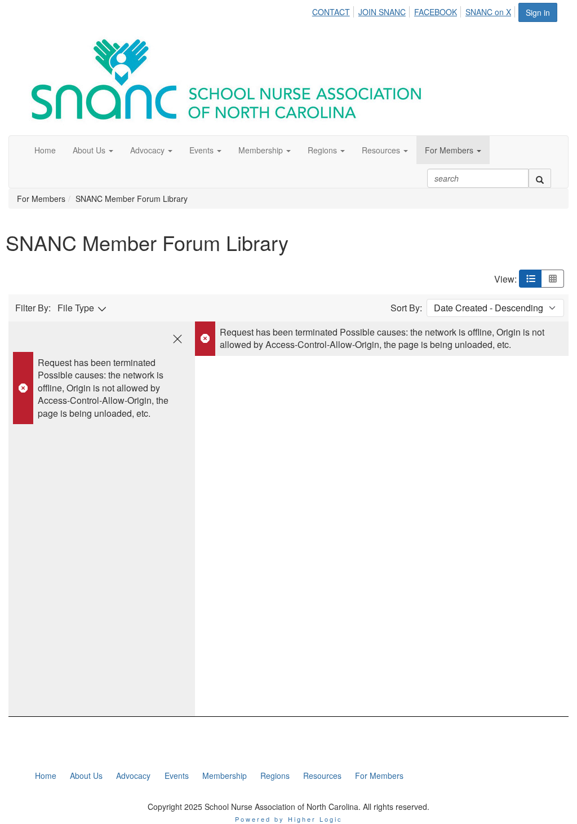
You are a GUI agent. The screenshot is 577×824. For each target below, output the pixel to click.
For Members (379, 775)
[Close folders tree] (177, 339)
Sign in (538, 12)
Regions (275, 775)
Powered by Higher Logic (289, 818)
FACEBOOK (435, 11)
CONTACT (331, 11)
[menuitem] (334, 10)
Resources (322, 775)
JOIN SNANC (382, 11)
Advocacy (133, 775)
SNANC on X (488, 11)
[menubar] (414, 10)
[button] (93, 150)
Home (45, 775)
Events (177, 775)
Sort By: (406, 308)
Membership (224, 775)
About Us (86, 775)
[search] (540, 178)
